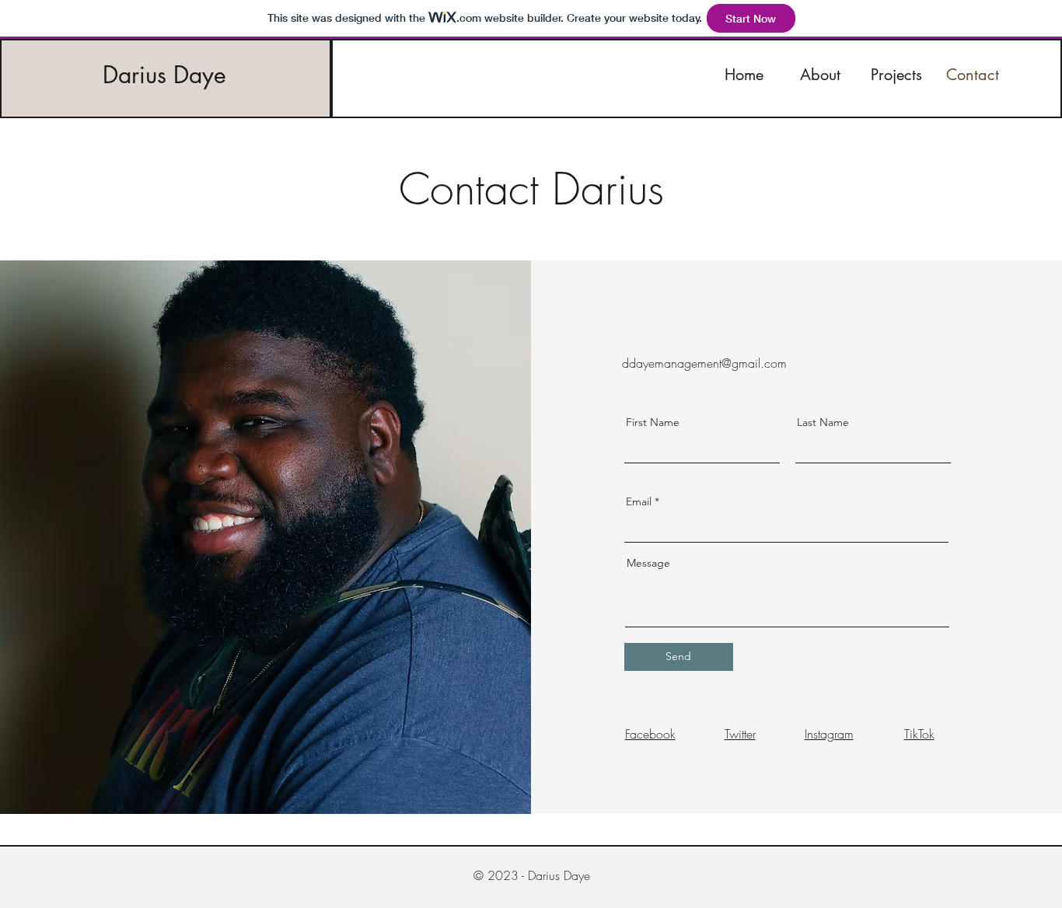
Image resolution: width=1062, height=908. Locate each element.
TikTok (919, 733)
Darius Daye (164, 74)
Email (639, 501)
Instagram (829, 733)
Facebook (650, 733)
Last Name (823, 422)
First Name (652, 422)
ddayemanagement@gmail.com (704, 363)
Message (648, 562)
